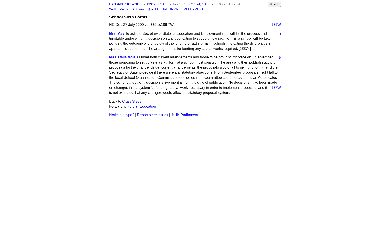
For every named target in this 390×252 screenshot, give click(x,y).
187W (276, 88)
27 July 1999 (200, 4)
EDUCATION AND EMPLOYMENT (179, 9)
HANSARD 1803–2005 (125, 4)
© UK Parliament (184, 115)
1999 (164, 4)
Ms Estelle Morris (123, 57)
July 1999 (179, 4)
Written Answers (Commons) (130, 9)
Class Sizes (131, 101)
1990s (151, 4)
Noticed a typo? (121, 115)
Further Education (141, 106)
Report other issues (152, 115)
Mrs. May (116, 33)
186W (276, 25)
